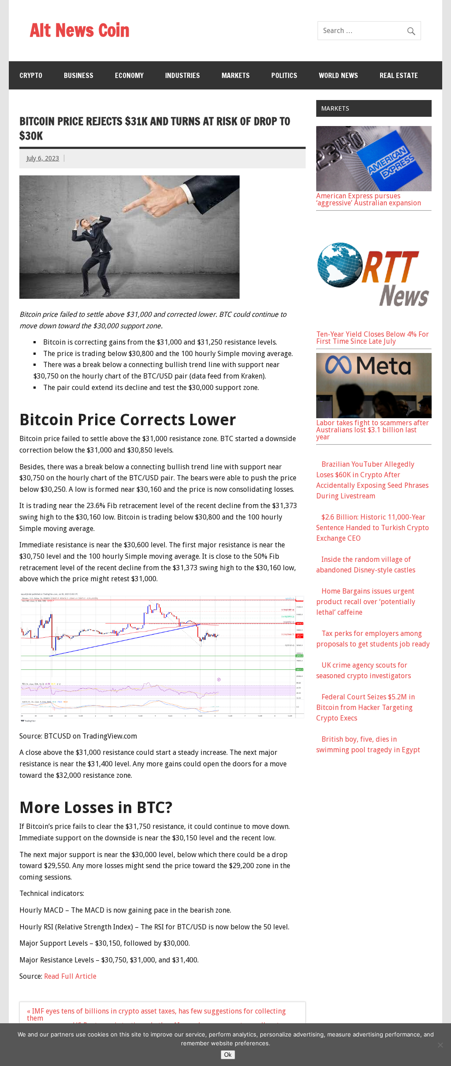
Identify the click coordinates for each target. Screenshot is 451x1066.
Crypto (30, 75)
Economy (129, 75)
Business (78, 75)
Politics (284, 75)
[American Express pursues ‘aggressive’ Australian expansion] (374, 189)
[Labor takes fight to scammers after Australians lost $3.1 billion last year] (374, 416)
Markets (236, 75)
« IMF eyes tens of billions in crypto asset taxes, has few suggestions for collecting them (156, 1014)
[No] (440, 1044)
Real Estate (399, 75)
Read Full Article (70, 976)
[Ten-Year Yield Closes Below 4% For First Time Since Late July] (374, 327)
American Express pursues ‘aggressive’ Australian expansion (368, 199)
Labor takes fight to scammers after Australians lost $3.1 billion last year (372, 430)
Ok (228, 1054)
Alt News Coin (79, 29)
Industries (182, 75)
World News (338, 75)
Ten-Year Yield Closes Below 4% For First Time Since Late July (372, 337)
